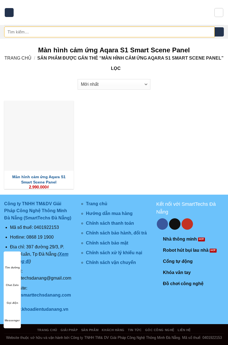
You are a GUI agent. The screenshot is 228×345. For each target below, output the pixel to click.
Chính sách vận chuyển (111, 262)
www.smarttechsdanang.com (40, 295)
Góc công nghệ (159, 330)
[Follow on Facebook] (162, 224)
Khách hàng (113, 330)
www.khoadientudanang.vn (39, 309)
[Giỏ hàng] (218, 12)
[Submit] (219, 32)
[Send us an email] (174, 224)
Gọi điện (12, 302)
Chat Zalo (12, 285)
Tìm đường (12, 267)
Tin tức (135, 330)
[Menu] (9, 12)
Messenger (12, 320)
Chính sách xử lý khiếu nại (114, 252)
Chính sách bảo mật (107, 243)
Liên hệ (184, 330)
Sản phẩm (89, 330)
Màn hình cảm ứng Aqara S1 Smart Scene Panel (39, 179)
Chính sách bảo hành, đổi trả (116, 233)
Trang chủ (17, 58)
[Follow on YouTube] (187, 224)
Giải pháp (69, 330)
